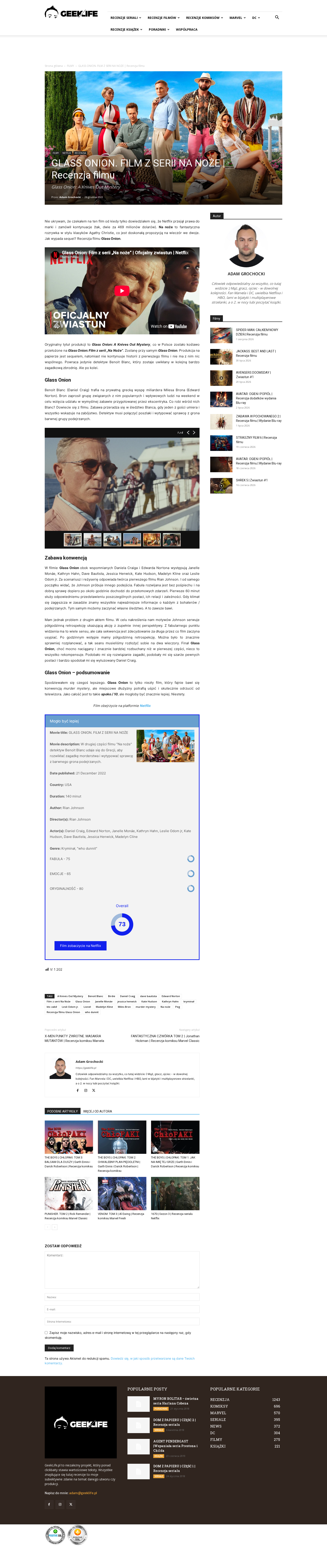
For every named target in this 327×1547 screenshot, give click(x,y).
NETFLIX (67, 153)
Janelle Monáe (104, 1001)
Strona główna (54, 66)
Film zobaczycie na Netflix (80, 946)
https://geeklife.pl (86, 1067)
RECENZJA (80, 153)
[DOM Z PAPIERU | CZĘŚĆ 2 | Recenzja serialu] (138, 1425)
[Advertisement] (163, 51)
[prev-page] (47, 1227)
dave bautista (148, 996)
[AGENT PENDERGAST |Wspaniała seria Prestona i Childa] (138, 1446)
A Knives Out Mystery (70, 996)
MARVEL (236, 18)
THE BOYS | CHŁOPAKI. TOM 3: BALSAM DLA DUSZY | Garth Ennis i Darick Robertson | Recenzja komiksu (69, 1162)
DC (254, 18)
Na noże (165, 1006)
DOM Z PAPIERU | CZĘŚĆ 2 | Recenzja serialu (174, 1422)
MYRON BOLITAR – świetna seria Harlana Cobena (175, 1400)
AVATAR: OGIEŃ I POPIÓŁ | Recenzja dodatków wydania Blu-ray (256, 398)
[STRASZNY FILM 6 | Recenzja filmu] (221, 443)
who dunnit (92, 1012)
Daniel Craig (127, 996)
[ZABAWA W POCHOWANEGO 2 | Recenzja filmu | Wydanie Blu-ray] (221, 422)
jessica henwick (127, 1001)
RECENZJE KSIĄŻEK (125, 29)
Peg (177, 1006)
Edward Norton (171, 996)
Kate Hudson (149, 1001)
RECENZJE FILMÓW (162, 18)
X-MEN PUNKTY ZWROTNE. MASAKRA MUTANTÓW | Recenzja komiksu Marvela (74, 1038)
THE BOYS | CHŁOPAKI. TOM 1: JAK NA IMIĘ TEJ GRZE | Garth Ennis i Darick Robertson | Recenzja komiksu (175, 1162)
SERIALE (159, 1430)
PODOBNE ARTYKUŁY (62, 1111)
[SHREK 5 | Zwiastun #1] (221, 486)
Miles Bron (124, 1006)
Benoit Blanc (95, 996)
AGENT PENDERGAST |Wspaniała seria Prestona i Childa (175, 1446)
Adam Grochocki (70, 197)
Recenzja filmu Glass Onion (63, 1012)
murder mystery (146, 1006)
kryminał (189, 1001)
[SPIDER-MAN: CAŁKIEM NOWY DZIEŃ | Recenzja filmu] (221, 335)
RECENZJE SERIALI (124, 18)
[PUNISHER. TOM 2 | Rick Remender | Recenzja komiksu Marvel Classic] (69, 1193)
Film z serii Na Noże (59, 1001)
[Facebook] (79, 1090)
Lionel (87, 1006)
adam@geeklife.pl (83, 1493)
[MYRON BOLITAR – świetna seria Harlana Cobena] (138, 1404)
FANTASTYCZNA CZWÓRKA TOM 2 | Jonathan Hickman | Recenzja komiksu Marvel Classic (165, 1038)
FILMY (70, 66)
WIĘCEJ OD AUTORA (97, 1111)
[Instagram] (87, 1090)
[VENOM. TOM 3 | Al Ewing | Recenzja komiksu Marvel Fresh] (122, 1193)
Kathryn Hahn (170, 1001)
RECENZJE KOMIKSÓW (203, 18)
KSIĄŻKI (159, 1456)
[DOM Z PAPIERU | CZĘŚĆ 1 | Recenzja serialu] (138, 1471)
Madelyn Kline (104, 1006)
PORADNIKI (157, 29)
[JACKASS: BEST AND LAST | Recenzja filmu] (221, 357)
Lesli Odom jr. (70, 1006)
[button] (277, 18)
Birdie (111, 996)
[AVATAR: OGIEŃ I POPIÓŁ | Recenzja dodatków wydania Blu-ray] (221, 399)
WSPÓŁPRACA (187, 29)
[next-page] (54, 1227)
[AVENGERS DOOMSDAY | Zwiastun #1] (221, 378)
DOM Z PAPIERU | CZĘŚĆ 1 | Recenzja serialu (174, 1468)
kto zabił (52, 1006)
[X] (95, 1090)
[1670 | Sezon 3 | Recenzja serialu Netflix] (175, 1193)
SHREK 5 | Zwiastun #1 (252, 480)
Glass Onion (82, 1001)
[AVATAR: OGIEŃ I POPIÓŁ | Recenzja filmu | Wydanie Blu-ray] (221, 464)
